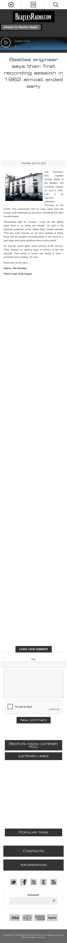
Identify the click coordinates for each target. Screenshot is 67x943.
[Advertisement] (33, 127)
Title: (33, 659)
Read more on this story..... (17, 262)
